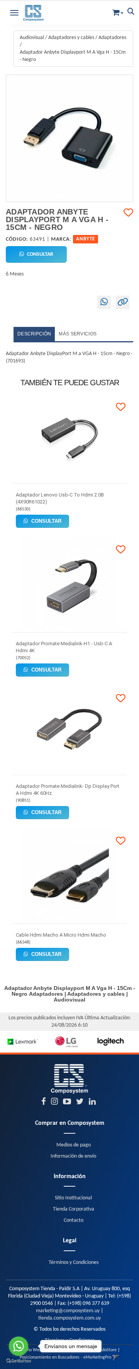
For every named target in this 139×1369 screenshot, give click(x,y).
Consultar (39, 254)
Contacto (73, 1220)
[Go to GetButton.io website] (18, 1361)
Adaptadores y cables (71, 38)
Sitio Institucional (73, 1198)
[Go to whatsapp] (18, 1346)
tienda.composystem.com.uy (69, 1318)
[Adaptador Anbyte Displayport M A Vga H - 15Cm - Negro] (69, 138)
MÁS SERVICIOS (78, 334)
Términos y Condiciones (73, 1262)
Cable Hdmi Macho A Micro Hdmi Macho (61, 935)
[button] (118, 11)
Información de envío (73, 1156)
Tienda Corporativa (73, 1209)
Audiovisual (32, 38)
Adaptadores (112, 38)
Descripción (34, 334)
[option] (22, 1042)
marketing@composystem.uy (68, 1311)
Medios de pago (73, 1145)
